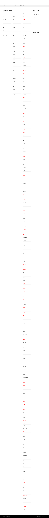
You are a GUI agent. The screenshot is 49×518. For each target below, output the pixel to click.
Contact (45, 516)
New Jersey (14, 62)
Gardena (24, 159)
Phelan (23, 318)
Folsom (23, 148)
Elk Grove (24, 132)
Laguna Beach (24, 202)
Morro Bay (24, 267)
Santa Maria (24, 404)
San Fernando (24, 369)
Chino (23, 89)
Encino (23, 137)
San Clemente (24, 366)
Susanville (24, 442)
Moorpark (24, 261)
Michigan (14, 49)
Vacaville (24, 471)
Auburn (23, 40)
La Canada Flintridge (25, 189)
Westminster (24, 498)
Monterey (24, 256)
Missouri (14, 54)
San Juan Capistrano (25, 377)
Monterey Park (24, 258)
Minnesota (14, 51)
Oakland (24, 288)
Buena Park (24, 57)
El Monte (24, 129)
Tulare (23, 463)
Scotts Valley (24, 415)
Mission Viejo (24, 250)
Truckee (24, 460)
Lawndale (24, 213)
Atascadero (24, 38)
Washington (14, 89)
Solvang (24, 425)
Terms (43, 516)
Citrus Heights (24, 92)
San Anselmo (24, 363)
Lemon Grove (24, 215)
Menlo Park (24, 242)
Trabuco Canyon (25, 455)
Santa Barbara (24, 396)
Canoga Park (24, 70)
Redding (24, 339)
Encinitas (24, 135)
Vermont (14, 86)
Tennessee (14, 81)
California (14, 22)
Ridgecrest (24, 350)
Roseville (24, 358)
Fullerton (24, 156)
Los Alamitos (24, 226)
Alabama (14, 16)
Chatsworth (24, 86)
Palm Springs (24, 304)
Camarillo (24, 67)
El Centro (24, 127)
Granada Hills (24, 167)
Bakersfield (24, 41)
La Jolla (23, 194)
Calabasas (24, 62)
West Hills (24, 493)
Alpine (23, 22)
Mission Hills (24, 248)
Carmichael (24, 76)
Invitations (4, 30)
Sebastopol (24, 417)
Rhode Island (14, 76)
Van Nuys (24, 477)
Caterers (4, 22)
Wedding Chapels (5, 40)
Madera (23, 234)
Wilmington (24, 501)
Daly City (24, 113)
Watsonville (24, 490)
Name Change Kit (25, 5)
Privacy (40, 516)
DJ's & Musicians (5, 24)
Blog (7, 5)
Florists (3, 27)
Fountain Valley (24, 151)
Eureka (23, 140)
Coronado (24, 102)
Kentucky (14, 41)
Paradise (24, 310)
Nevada (14, 59)
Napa (23, 272)
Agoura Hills (24, 16)
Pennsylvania (14, 75)
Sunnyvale (24, 441)
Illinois (13, 35)
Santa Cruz (24, 401)
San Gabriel (24, 372)
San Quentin (24, 388)
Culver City (24, 110)
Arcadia (23, 32)
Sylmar (23, 444)
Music (18, 5)
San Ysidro (24, 393)
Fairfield (24, 143)
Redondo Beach (24, 342)
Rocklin (23, 353)
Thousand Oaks (24, 452)
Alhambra (24, 19)
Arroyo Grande (24, 35)
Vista (23, 485)
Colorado (14, 24)
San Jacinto (24, 374)
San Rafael (24, 390)
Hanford (24, 172)
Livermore (24, 218)
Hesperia (24, 178)
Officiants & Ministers (5, 35)
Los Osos (24, 232)
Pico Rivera (24, 320)
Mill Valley (24, 245)
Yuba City (24, 509)
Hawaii (13, 32)
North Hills (24, 280)
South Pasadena (25, 428)
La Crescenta (24, 191)
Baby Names (10, 5)
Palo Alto (24, 307)
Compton (24, 97)
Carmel (23, 75)
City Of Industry (24, 94)
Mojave (23, 253)
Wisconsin (14, 94)
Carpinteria (24, 78)
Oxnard (23, 299)
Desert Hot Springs (25, 119)
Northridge (24, 283)
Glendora (24, 164)
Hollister (24, 180)
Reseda (23, 345)
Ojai (23, 293)
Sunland (24, 439)
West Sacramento (25, 495)
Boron (23, 54)
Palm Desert (24, 302)
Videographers (4, 38)
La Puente (24, 199)
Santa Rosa (24, 409)
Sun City (24, 436)
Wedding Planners (5, 41)
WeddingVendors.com (6, 2)
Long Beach (24, 224)
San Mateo (24, 385)
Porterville (24, 331)
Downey (24, 121)
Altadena (24, 24)
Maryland (14, 46)
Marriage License (15, 5)
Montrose (24, 259)
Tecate (23, 447)
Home (5, 5)
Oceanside (24, 291)
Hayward (24, 175)
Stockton (24, 433)
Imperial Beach (24, 183)
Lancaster (24, 210)
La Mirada (24, 197)
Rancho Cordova (25, 334)
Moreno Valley (24, 264)
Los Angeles (24, 229)
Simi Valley (24, 423)
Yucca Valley (24, 511)
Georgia (14, 30)
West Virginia (14, 92)
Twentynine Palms (25, 468)
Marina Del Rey (24, 240)
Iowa (13, 38)
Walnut (23, 487)
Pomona (24, 328)
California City (24, 65)
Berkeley (24, 46)
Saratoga (24, 412)
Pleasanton (24, 326)
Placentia (24, 323)
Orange (23, 296)
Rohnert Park (24, 355)
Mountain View (24, 269)
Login (45, 5)
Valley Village (24, 476)
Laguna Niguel (24, 205)
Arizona (13, 19)
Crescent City (24, 108)
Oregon (13, 73)
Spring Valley (24, 431)
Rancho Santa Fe (25, 337)
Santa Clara (24, 398)
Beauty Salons (4, 19)
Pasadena (24, 312)
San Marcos (24, 382)
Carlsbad (24, 73)
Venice (23, 479)
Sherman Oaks (24, 420)
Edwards (24, 124)
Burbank (24, 59)
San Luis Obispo (25, 380)
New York (14, 65)
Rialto (23, 347)
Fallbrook (24, 145)
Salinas (23, 361)
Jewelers (4, 32)
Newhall (23, 277)
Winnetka (24, 503)
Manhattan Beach (25, 237)
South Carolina (14, 78)
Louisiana (14, 43)
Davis (23, 116)
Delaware (14, 27)
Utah (13, 84)
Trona (23, 458)
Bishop (23, 49)
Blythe (23, 51)
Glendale (24, 162)
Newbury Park (24, 275)
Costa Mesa (24, 105)
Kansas (13, 40)
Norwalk (24, 285)
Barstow (24, 43)
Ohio (13, 70)
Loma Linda (24, 221)
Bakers (3, 16)
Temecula (24, 450)
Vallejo (23, 474)
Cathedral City (24, 84)
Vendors (21, 5)
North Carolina (14, 67)
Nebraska (14, 57)
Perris (23, 315)
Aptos (23, 30)
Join (42, 5)
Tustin (23, 466)
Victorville (24, 482)
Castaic (23, 81)
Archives (38, 516)
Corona (23, 100)
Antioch (23, 27)
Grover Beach (24, 170)
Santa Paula (24, 407)
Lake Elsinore (24, 207)
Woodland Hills (24, 506)
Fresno (23, 154)
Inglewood (24, 186)
